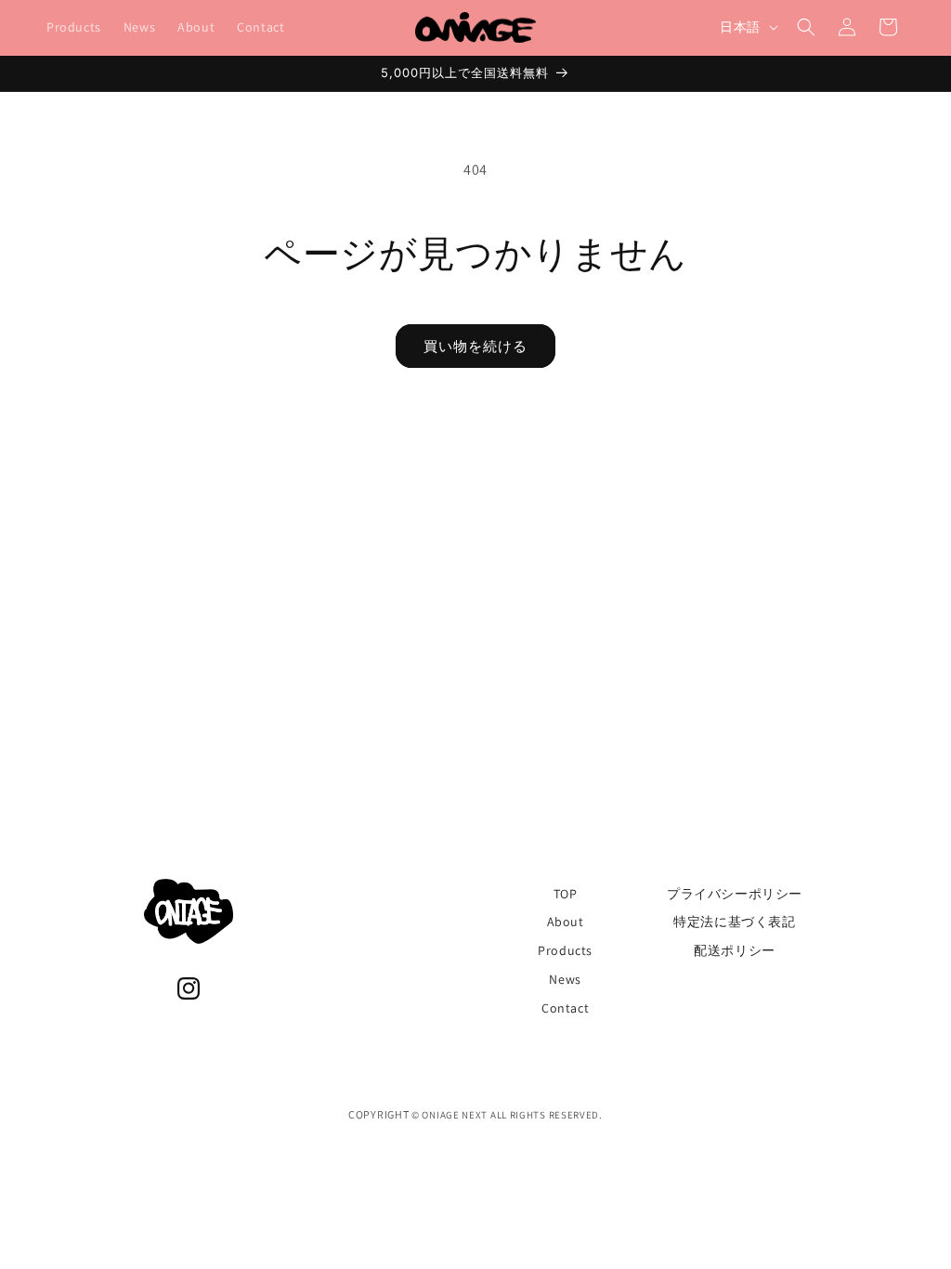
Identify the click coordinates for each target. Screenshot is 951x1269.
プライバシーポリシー (734, 893)
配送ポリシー (734, 950)
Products (565, 950)
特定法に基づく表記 (734, 921)
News (564, 979)
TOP (566, 893)
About (565, 921)
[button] (806, 27)
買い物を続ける (475, 346)
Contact (565, 1008)
